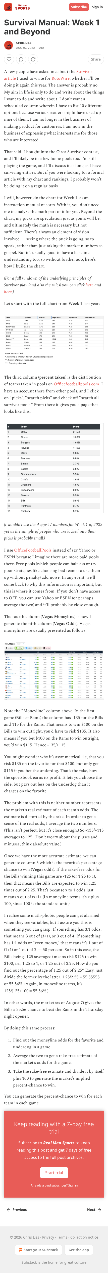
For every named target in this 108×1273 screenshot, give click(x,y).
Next (91, 1209)
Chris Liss (23, 42)
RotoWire (60, 78)
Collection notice (84, 1237)
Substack (29, 1262)
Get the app (79, 1249)
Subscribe (79, 7)
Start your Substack (41, 1249)
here (89, 285)
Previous (20, 1209)
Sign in (97, 7)
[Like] (9, 59)
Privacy (48, 1237)
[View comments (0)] (21, 59)
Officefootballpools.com (76, 384)
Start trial (54, 1172)
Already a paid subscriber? (54, 1185)
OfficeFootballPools (32, 550)
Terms (62, 1237)
